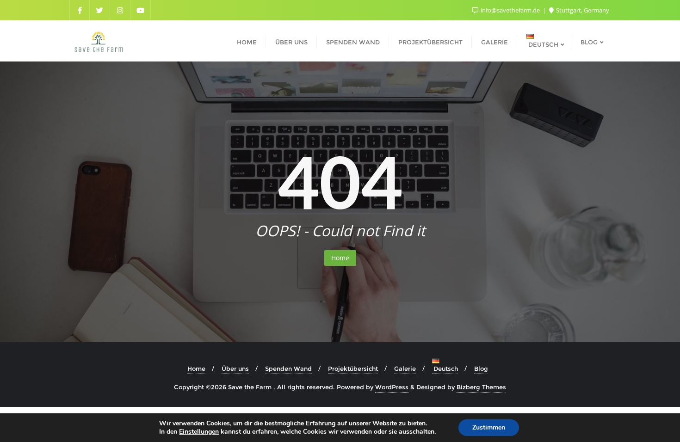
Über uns (235, 368)
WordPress (391, 387)
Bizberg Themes (481, 387)
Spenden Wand (288, 368)
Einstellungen (199, 432)
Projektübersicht (353, 368)
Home (340, 257)
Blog (481, 368)
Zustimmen (488, 427)
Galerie (405, 368)
